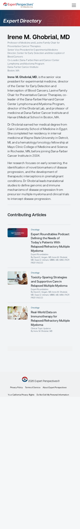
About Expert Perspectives (54, 388)
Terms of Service (32, 388)
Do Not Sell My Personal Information (53, 395)
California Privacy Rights (23, 395)
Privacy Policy (16, 388)
